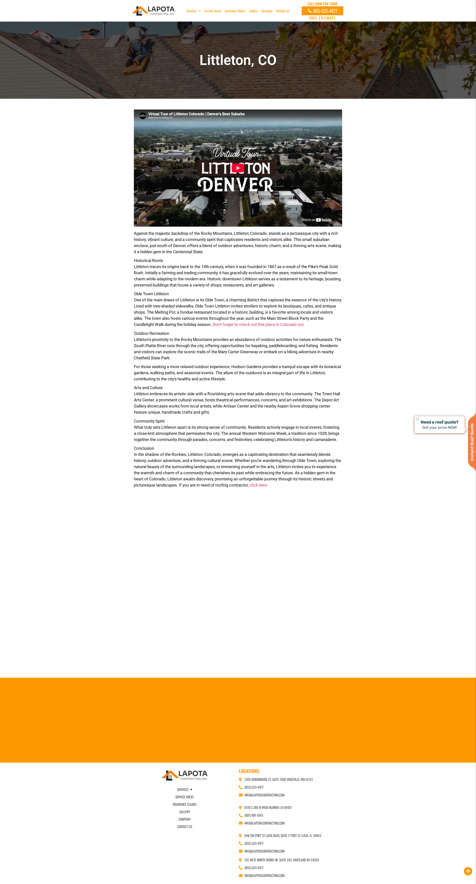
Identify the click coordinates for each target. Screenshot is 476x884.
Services (191, 10)
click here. (259, 485)
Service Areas (213, 10)
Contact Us (283, 10)
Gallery (253, 10)
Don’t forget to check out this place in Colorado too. (259, 324)
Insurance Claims (235, 10)
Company (266, 10)
